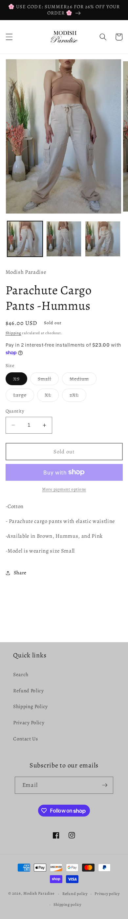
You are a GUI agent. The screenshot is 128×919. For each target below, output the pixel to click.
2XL (78, 396)
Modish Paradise (39, 893)
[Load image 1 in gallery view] (25, 239)
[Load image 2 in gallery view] (64, 239)
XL (52, 396)
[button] (9, 37)
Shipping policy (67, 904)
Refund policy (75, 893)
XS (20, 380)
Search (21, 674)
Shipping (13, 332)
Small (48, 380)
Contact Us (25, 738)
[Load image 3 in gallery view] (102, 239)
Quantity (15, 411)
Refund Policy (28, 690)
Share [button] (20, 572)
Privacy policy (107, 893)
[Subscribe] (105, 785)
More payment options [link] (64, 489)
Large (23, 396)
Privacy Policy (28, 722)
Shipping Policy (30, 706)
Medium (83, 380)
